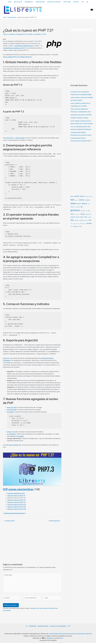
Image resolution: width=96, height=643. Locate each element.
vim (71, 226)
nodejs (89, 217)
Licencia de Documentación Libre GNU (80, 633)
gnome (78, 206)
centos (81, 200)
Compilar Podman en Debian (79, 118)
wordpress (75, 226)
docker (79, 203)
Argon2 (5, 358)
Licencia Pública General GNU (58, 633)
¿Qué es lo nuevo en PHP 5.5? (16, 504)
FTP (69, 626)
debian (73, 203)
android (76, 196)
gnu (81, 206)
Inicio (9, 2)
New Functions (14, 445)
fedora (84, 203)
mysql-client (88, 214)
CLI (27, 626)
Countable (20, 436)
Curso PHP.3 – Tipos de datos (15, 138)
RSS (83, 2)
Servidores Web (40, 2)
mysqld (77, 217)
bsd (72, 199)
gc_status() (10, 412)
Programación (29, 2)
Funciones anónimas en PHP (16, 493)
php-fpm (76, 220)
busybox (76, 200)
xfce (80, 226)
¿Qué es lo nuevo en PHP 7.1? (16, 495)
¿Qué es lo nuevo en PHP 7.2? (16, 502)
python (86, 220)
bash (91, 196)
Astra (61, 638)
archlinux (87, 196)
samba (74, 223)
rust (71, 223)
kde (86, 210)
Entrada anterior (9, 513)
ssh (77, 223)
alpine (72, 196)
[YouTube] (92, 9)
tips (85, 223)
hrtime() (9, 432)
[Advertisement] (48, 23)
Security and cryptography (58, 626)
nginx (85, 217)
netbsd (82, 217)
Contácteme (67, 2)
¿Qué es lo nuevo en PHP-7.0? (16, 509)
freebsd (72, 206)
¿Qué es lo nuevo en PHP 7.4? (16, 500)
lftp (89, 210)
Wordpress (50, 638)
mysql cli (72, 217)
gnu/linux (75, 210)
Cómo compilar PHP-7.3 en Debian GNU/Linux (17, 57)
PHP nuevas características (18, 489)
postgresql (81, 220)
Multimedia (32, 626)
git (75, 206)
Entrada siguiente (19, 513)
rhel (89, 220)
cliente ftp (87, 200)
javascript (83, 210)
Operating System (43, 626)
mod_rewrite (77, 214)
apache (82, 196)
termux (81, 223)
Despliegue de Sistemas (54, 2)
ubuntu (89, 223)
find (88, 203)
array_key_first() (12, 407)
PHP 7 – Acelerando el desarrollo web (21, 46)
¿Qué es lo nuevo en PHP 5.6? (16, 507)
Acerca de (76, 2)
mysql (82, 214)
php (72, 220)
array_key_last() (12, 409)
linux (72, 214)
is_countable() (11, 434)
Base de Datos (18, 2)
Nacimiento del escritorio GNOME (81, 115)
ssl (79, 223)
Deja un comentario (9, 34)
